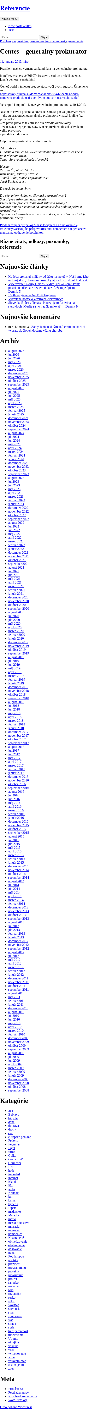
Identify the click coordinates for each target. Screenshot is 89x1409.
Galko (12, 1155)
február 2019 (16, 679)
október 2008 (17, 1086)
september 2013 (18, 918)
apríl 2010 (15, 1027)
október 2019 (17, 649)
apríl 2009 (15, 1064)
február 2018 (16, 724)
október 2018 (17, 694)
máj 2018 (14, 713)
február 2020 (16, 634)
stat (10, 1320)
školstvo (13, 1305)
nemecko (14, 1230)
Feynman (14, 1144)
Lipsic (12, 1208)
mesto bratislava (18, 1223)
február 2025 (16, 410)
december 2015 (18, 821)
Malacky (14, 1215)
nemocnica (15, 1234)
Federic (13, 1140)
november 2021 (18, 556)
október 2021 (17, 560)
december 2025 (18, 373)
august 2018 (16, 702)
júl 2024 (13, 436)
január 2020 (16, 638)
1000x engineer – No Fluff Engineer (32, 295)
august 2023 (16, 478)
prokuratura (36, 41)
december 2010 (18, 1008)
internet (13, 1178)
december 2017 (18, 732)
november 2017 (18, 735)
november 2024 (18, 422)
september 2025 (18, 384)
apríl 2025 (15, 403)
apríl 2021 (15, 582)
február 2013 (16, 933)
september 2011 (18, 989)
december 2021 (18, 552)
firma (11, 1152)
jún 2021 (14, 575)
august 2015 (16, 836)
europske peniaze (19, 1137)
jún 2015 (14, 844)
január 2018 (16, 728)
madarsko (14, 1211)
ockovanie (15, 1249)
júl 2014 (13, 885)
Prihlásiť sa (15, 1389)
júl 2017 (13, 750)
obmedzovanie (17, 1241)
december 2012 (18, 941)
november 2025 (18, 377)
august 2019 (16, 657)
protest (12, 1279)
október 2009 (17, 1045)
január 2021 (16, 593)
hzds (11, 1170)
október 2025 (17, 380)
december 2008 (18, 1079)
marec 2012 (16, 967)
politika (13, 1260)
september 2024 (18, 429)
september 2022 (18, 519)
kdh (10, 1196)
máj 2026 (14, 362)
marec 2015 (16, 855)
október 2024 (17, 425)
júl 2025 (13, 392)
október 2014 (17, 873)
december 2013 (18, 907)
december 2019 (18, 642)
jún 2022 (14, 530)
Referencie (15, 8)
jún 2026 (14, 358)
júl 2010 (13, 1015)
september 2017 (18, 743)
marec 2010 (16, 1030)
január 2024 (16, 459)
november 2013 (18, 911)
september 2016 (18, 788)
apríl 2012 (15, 963)
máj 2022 (14, 534)
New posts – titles (19, 26)
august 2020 (16, 612)
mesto (12, 1219)
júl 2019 (13, 661)
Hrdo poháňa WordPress (16, 1407)
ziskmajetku (16, 1364)
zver (11, 1368)
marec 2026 (16, 369)
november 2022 (18, 511)
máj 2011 (14, 997)
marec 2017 (16, 765)
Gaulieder (14, 1163)
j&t (10, 1185)
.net (10, 1110)
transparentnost (55, 41)
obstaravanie (16, 1245)
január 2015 (16, 862)
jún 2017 (14, 754)
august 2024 (16, 433)
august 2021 (16, 567)
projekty (13, 1271)
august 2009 (16, 1053)
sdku (11, 1301)
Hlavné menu (9, 18)
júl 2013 (13, 926)
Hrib (11, 1166)
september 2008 (18, 1090)
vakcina (13, 1346)
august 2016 (16, 791)
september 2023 (18, 474)
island (12, 1181)
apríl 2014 (15, 896)
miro (26, 61)
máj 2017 (14, 758)
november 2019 (18, 646)
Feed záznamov (18, 1392)
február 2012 (16, 971)
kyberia (13, 1204)
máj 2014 (14, 892)
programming (17, 1267)
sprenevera (15, 1316)
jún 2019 (14, 664)
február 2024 (16, 455)
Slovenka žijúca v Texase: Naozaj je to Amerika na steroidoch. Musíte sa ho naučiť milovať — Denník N (43, 304)
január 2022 (16, 549)
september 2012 (18, 948)
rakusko (13, 1282)
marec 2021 (16, 586)
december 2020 (18, 597)
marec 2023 (16, 496)
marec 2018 (16, 720)
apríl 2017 (15, 761)
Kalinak (13, 1193)
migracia (13, 1226)
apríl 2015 (15, 851)
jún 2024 (14, 440)
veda (11, 1350)
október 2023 (17, 470)
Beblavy (13, 1114)
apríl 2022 (15, 537)
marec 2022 (16, 541)
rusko (12, 1297)
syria (11, 1327)
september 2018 (18, 698)
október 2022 (17, 515)
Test (11, 30)
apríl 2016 (15, 806)
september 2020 (18, 608)
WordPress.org (18, 1400)
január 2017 (16, 773)
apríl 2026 (15, 366)
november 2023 (18, 466)
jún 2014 (14, 888)
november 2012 (18, 944)
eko (10, 1133)
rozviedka (14, 1293)
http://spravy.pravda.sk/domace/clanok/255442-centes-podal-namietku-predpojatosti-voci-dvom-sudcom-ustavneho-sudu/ (39, 95)
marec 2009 (16, 1068)
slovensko (14, 1308)
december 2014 (18, 866)
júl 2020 (13, 616)
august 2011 (16, 993)
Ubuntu (13, 1338)
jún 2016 (14, 799)
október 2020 (17, 605)
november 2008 (18, 1083)
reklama (13, 1286)
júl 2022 (13, 526)
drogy (12, 1129)
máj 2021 (14, 578)
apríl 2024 (15, 448)
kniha (12, 1200)
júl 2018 (13, 705)
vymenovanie (74, 41)
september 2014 (18, 877)
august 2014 (16, 881)
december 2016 (18, 776)
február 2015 (16, 859)
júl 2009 (13, 1057)
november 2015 (18, 825)
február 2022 (16, 545)
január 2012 (16, 974)
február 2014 (16, 903)
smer (11, 1312)
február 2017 (16, 769)
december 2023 (18, 463)
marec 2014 (16, 900)
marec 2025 (16, 407)
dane (11, 1122)
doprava (13, 1125)
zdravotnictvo (17, 1361)
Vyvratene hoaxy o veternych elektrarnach (35, 299)
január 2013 (16, 937)
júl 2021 (13, 571)
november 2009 (18, 1042)
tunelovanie (15, 1335)
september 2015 (18, 832)
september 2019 (18, 653)
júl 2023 (13, 481)
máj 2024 (14, 444)
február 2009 (16, 1071)
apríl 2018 (15, 717)
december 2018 (18, 687)
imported (14, 1174)
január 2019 (16, 683)
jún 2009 (14, 1060)
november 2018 (18, 690)
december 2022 (18, 507)
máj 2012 (14, 959)
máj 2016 (14, 803)
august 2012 (16, 952)
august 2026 (16, 351)
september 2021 (18, 563)
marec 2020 (16, 631)
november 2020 (18, 601)
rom (10, 1290)
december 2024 (18, 418)
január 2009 (16, 1075)
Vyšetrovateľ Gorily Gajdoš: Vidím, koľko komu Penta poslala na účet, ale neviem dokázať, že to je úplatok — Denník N (44, 287)
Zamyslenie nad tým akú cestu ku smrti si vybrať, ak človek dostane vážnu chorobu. (46, 328)
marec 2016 (16, 810)
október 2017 (17, 739)
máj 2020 (14, 623)
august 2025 (16, 388)
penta (11, 1252)
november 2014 (18, 870)
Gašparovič (15, 1159)
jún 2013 (14, 930)
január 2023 (16, 504)
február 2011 (16, 1000)
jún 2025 (14, 395)
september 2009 (18, 1049)
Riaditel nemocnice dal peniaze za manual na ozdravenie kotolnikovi (43, 230)
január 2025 (16, 414)
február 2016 (16, 814)
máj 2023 (14, 489)
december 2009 (18, 1038)
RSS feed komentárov (22, 1396)
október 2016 (17, 784)
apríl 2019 (15, 672)
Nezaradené (16, 1237)
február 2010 (16, 1034)
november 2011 (18, 982)
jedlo (11, 1189)
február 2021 (16, 590)
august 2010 (16, 1012)
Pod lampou (8, 41)
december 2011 (18, 978)
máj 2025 (14, 399)
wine (11, 1357)
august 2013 (16, 922)
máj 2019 (14, 668)
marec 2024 (16, 451)
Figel (11, 1148)
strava (12, 1323)
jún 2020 (14, 619)
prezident (23, 41)
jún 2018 (14, 709)
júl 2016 (13, 795)
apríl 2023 (15, 492)
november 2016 (18, 780)
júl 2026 (13, 354)
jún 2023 (14, 485)
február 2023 (16, 500)
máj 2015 (14, 847)
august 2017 (16, 746)
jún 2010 (14, 1019)
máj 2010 (14, 1023)
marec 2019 (16, 676)
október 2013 (17, 915)
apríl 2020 (15, 627)
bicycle (13, 1118)
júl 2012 (13, 956)
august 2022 (16, 522)
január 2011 (16, 1004)
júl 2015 (13, 840)
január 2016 (16, 817)
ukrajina (13, 1342)
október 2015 (17, 829)
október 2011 (16, 986)
